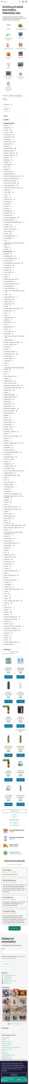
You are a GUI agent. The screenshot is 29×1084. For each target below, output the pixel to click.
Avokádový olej (9, 141)
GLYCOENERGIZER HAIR (10, 236)
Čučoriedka (8, 204)
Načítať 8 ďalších (14, 811)
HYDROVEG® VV (9, 267)
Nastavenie (14, 1075)
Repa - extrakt (8, 518)
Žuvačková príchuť (9, 644)
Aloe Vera (8, 132)
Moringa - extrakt (9, 427)
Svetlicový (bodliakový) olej (12, 571)
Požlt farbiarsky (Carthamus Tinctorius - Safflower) (13, 497)
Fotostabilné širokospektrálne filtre (14, 222)
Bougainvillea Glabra (10, 174)
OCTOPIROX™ (8, 448)
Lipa (6, 374)
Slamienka (7, 548)
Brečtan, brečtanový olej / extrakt (13, 176)
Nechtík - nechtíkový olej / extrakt (13, 443)
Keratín (7, 329)
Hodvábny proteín (10, 256)
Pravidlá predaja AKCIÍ (7, 1059)
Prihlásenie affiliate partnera (8, 1055)
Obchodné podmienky (7, 1043)
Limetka (7, 372)
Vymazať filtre (14, 652)
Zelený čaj (8, 633)
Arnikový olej (8, 139)
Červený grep (8, 201)
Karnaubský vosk (9, 322)
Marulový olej (8, 401)
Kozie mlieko (8, 347)
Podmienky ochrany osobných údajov (11, 1047)
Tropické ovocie (9, 587)
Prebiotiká (7, 500)
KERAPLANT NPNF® (9, 327)
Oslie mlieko (9, 468)
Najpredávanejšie (18, 95)
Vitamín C (7, 610)
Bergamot (8, 158)
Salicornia (7, 536)
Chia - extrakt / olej (9, 272)
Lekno (6, 365)
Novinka (7, 109)
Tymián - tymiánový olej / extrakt (13, 589)
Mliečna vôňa (8, 420)
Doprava (4, 1051)
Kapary (7, 315)
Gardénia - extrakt (9, 227)
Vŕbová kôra (8, 621)
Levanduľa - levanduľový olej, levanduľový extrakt (14, 368)
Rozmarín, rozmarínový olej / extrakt (14, 525)
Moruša (7, 434)
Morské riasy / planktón (11, 431)
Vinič (6, 605)
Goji (6, 241)
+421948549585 (7, 979)
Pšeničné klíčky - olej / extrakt (12, 509)
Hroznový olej (9, 265)
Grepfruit (7, 247)
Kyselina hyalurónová (11, 354)
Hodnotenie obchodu (14, 860)
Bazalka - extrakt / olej (11, 155)
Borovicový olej (9, 171)
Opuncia (7, 461)
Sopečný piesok (9, 564)
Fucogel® (7, 224)
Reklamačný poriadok (7, 1049)
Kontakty (4, 1040)
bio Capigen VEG (9, 164)
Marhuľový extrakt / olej (11, 397)
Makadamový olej (9, 381)
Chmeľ (7, 274)
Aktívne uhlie (8, 128)
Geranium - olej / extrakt (11, 229)
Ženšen (7, 640)
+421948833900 (7, 977)
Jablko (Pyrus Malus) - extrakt (12, 284)
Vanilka (7, 598)
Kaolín (6, 313)
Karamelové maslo (9, 318)
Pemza (7, 478)
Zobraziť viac (14, 928)
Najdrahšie (11, 95)
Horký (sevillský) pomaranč (11, 258)
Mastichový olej (9, 404)
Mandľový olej (9, 390)
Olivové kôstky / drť (10, 457)
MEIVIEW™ (7, 415)
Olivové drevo (8, 454)
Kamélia (7, 306)
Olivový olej (8, 459)
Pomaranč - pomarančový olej (12, 494)
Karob (6, 324)
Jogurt (7, 295)
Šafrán (7, 573)
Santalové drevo (9, 538)
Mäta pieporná (9, 406)
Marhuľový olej (9, 399)
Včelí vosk (8, 603)
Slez (6, 552)
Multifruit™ (7, 441)
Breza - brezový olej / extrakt (12, 178)
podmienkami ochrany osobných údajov (13, 957)
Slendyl (7, 550)
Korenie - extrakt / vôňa (11, 344)
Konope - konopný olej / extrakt (13, 342)
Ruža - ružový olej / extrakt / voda (13, 527)
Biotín (7, 167)
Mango (7, 392)
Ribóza (7, 521)
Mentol (7, 418)
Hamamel (7, 254)
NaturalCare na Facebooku (10, 981)
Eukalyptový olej (9, 213)
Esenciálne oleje (9, 211)
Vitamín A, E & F (9, 608)
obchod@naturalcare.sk (10, 975)
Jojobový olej (9, 299)
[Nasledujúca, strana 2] (14, 816)
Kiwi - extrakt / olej (9, 331)
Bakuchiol (7, 146)
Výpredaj (7, 111)
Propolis (7, 502)
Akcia (6, 107)
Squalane (7, 568)
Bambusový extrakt (10, 151)
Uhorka (7, 591)
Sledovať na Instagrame (16, 1024)
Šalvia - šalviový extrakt (11, 575)
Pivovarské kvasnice (10, 487)
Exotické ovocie (9, 215)
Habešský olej (9, 251)
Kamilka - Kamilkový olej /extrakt (13, 308)
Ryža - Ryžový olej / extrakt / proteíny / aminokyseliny (13, 533)
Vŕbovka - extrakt (9, 624)
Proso (6, 504)
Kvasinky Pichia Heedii (10, 351)
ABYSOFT (7, 125)
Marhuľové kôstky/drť (10, 395)
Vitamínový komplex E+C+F (12, 617)
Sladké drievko (9, 545)
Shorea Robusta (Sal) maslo (12, 543)
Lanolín (7, 363)
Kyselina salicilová (9, 358)
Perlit (6, 480)
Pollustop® (8, 489)
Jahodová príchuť (9, 286)
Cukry (7, 194)
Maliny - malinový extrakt (11, 383)
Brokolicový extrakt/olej (11, 181)
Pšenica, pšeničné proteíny (12, 507)
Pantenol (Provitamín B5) (11, 475)
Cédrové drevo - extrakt (11, 183)
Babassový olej (9, 144)
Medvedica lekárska (10, 413)
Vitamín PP (7, 614)
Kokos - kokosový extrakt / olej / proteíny (14, 336)
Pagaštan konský (9, 473)
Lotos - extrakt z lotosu (11, 376)
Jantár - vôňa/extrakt (10, 288)
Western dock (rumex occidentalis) (13, 626)
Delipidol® (7, 206)
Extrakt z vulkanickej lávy (11, 217)
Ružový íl (7, 530)
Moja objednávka (6, 1038)
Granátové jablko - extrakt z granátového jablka (14, 243)
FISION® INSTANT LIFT (10, 220)
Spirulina (7, 566)
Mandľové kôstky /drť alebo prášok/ (14, 388)
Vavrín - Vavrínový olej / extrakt (13, 601)
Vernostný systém (6, 1045)
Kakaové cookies (9, 301)
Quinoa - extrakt (9, 514)
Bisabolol (7, 169)
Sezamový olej (9, 541)
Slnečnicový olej (9, 557)
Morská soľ (8, 429)
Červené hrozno (9, 199)
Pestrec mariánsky (9, 482)
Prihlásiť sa (7, 964)
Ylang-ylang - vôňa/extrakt (11, 628)
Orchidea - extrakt (10, 466)
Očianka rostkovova (10, 450)
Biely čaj (7, 162)
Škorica (7, 578)
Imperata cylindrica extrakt (11, 279)
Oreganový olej (9, 464)
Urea (6, 594)
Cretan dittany (9, 192)
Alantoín (7, 130)
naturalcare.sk (7, 983)
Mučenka (7, 438)
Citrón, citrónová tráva (11, 185)
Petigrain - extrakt (9, 484)
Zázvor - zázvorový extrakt (12, 630)
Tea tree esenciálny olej (11, 580)
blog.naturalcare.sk (6, 1057)
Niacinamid (8, 445)
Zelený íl (7, 635)
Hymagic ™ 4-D (8, 270)
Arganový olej (9, 137)
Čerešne (7, 197)
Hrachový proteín (9, 261)
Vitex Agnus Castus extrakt (11, 619)
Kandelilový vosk (9, 311)
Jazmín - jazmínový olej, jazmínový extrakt (14, 291)
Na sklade (8, 104)
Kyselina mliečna (9, 356)
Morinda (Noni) (8, 425)
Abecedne (5, 99)
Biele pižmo (8, 160)
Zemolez (7, 637)
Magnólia (7, 378)
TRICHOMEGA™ (9, 584)
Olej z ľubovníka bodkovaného (13, 452)
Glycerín (8, 234)
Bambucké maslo (10, 148)
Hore (15, 824)
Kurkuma (7, 349)
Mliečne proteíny (9, 422)
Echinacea (7, 208)
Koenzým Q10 (8, 334)
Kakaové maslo (9, 304)
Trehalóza (7, 582)
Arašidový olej (9, 135)
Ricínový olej (8, 523)
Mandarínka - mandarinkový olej (13, 385)
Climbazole (8, 190)
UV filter (7, 596)
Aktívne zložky (5, 1053)
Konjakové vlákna (9, 340)
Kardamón (7, 320)
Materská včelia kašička (11, 408)
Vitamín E (8, 612)
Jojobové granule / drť (10, 297)
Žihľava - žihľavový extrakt (12, 642)
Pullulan (7, 511)
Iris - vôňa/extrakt (9, 281)
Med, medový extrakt (10, 411)
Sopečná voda (9, 561)
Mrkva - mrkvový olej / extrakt (12, 436)
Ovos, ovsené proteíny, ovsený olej (14, 471)
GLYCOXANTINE (9, 238)
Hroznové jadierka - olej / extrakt (13, 263)
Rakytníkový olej (9, 516)
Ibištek (7, 277)
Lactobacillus (8, 361)
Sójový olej (8, 559)
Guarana (7, 249)
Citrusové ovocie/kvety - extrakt (13, 188)
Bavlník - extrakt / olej (10, 153)
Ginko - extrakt (8, 231)
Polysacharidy (8, 491)
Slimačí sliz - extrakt (10, 555)
